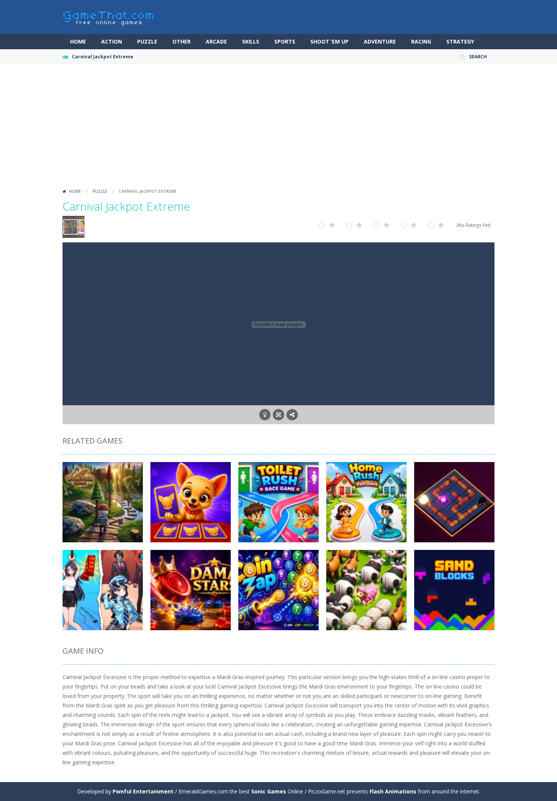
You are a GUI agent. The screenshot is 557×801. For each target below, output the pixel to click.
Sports (284, 41)
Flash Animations (392, 791)
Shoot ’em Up (329, 41)
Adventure (380, 41)
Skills (250, 41)
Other (181, 41)
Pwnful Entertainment (143, 791)
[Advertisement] (278, 129)
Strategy (460, 41)
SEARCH (478, 56)
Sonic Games (268, 791)
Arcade (216, 41)
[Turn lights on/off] (265, 414)
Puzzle (147, 41)
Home (78, 41)
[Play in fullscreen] (278, 414)
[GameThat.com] (109, 16)
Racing (421, 41)
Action (111, 41)
